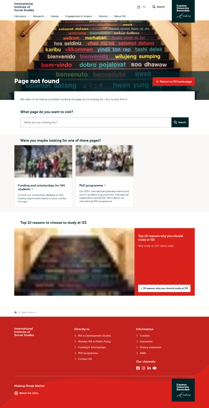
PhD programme (91, 185)
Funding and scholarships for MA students (41, 187)
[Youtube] (154, 368)
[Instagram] (143, 368)
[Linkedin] (149, 368)
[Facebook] (138, 368)
